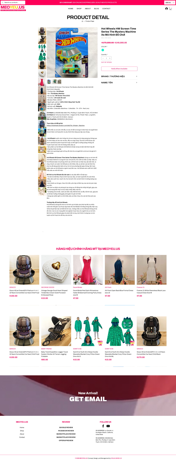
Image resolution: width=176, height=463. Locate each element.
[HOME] (82, 21)
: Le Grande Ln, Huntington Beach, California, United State (105, 432)
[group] (88, 280)
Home (22, 427)
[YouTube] (108, 426)
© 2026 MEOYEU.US (81, 458)
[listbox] (169, 3)
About (22, 434)
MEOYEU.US (22, 422)
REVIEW (66, 422)
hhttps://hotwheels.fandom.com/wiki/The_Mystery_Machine (66, 125)
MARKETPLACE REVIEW (66, 434)
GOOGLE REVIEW (66, 427)
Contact (22, 437)
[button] (169, 3)
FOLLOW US (105, 422)
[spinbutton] (106, 58)
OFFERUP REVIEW (66, 440)
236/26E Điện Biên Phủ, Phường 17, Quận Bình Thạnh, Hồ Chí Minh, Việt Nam (105, 440)
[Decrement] (103, 58)
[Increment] (110, 58)
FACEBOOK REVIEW (66, 431)
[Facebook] (103, 426)
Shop (22, 431)
